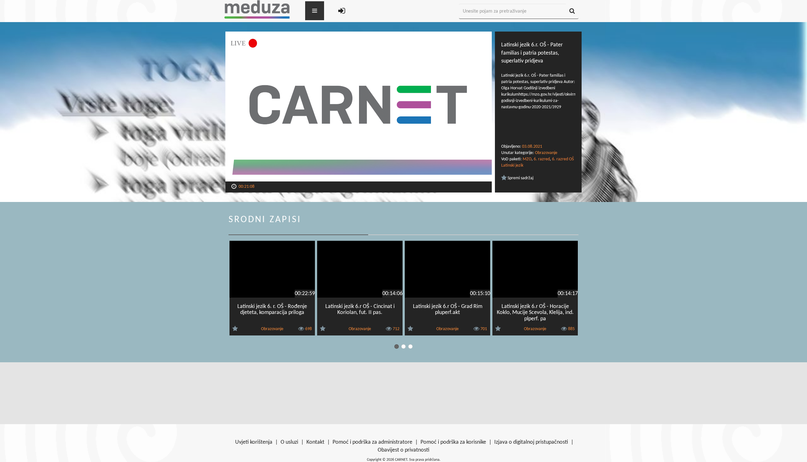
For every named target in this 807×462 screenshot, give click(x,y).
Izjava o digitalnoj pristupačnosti (531, 442)
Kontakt (315, 442)
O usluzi (289, 442)
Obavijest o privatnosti (403, 450)
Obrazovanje (546, 153)
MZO (527, 159)
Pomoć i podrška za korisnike (453, 442)
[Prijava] (341, 11)
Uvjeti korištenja (253, 442)
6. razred (542, 159)
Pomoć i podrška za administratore (372, 442)
